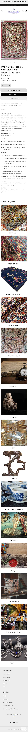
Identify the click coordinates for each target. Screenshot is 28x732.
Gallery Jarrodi (12, 729)
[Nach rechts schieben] (17, 62)
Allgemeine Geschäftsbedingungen (11, 709)
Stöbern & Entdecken (13, 632)
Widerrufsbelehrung (7, 702)
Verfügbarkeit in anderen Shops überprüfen (11, 105)
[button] (1, 11)
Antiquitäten (13, 386)
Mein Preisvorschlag (14, 94)
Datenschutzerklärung (8, 705)
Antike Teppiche (13, 263)
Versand (6, 80)
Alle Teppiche (13, 233)
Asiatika (13, 417)
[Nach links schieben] (10, 62)
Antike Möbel (13, 601)
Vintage (13, 571)
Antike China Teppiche (13, 294)
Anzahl (2, 82)
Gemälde (13, 540)
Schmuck (13, 663)
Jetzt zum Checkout (14, 98)
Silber (13, 448)
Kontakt (5, 696)
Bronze (13, 478)
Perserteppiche (13, 325)
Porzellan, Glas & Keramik (13, 509)
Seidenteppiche (13, 356)
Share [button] (4, 109)
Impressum (5, 699)
